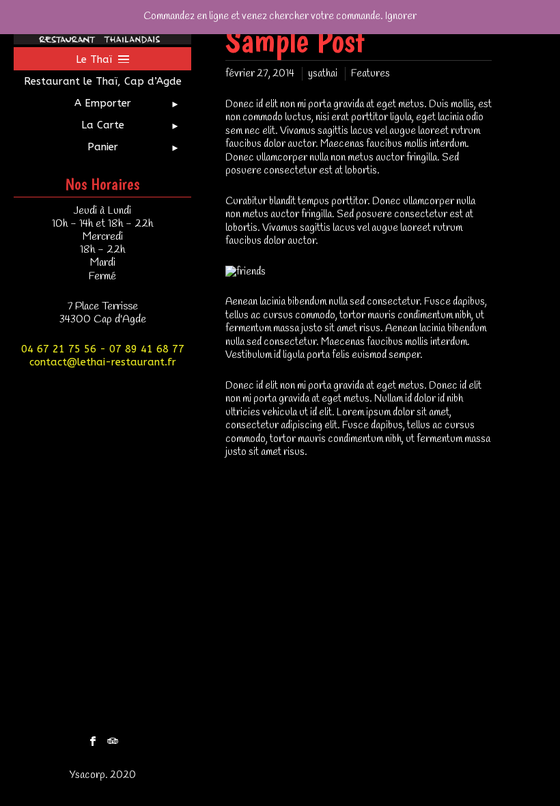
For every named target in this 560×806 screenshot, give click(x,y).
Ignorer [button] (401, 16)
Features (370, 74)
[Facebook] (93, 738)
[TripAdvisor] (113, 738)
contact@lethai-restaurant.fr (102, 362)
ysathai (322, 74)
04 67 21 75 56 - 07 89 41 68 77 (102, 349)
